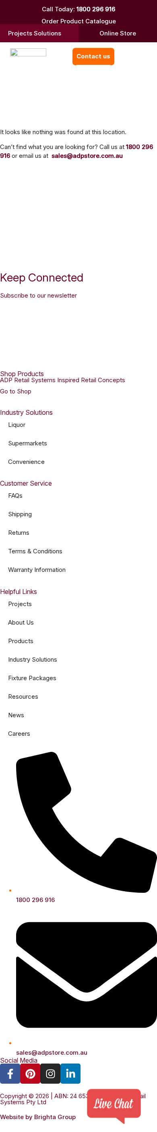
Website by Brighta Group (38, 1117)
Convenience (26, 462)
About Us (21, 622)
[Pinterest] (30, 1074)
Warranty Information (37, 569)
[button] (123, 56)
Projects (20, 604)
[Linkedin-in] (70, 1074)
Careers (19, 733)
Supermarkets (27, 443)
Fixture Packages (32, 678)
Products (20, 641)
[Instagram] (50, 1074)
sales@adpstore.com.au (87, 155)
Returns (18, 532)
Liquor (16, 424)
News (16, 715)
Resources (23, 696)
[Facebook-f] (10, 1074)
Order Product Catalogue (78, 21)
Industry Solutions (32, 659)
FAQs (15, 495)
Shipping (20, 514)
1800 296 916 (95, 9)
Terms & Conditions (35, 551)
